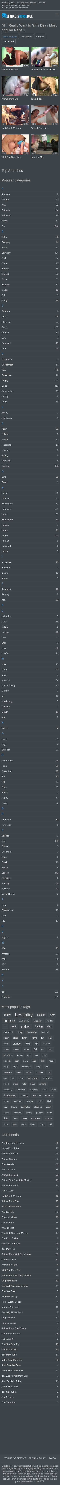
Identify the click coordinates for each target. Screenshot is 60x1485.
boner (33, 1124)
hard (50, 1038)
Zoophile (30, 997)
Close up (30, 322)
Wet (30, 948)
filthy (50, 1049)
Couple (30, 332)
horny (50, 1020)
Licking (30, 632)
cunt (17, 1061)
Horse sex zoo (30, 1323)
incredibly (8, 1090)
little (45, 1090)
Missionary (30, 701)
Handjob (30, 498)
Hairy (30, 493)
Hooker (30, 525)
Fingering (30, 445)
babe (32, 1084)
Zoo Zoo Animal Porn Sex (30, 1376)
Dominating (30, 391)
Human (30, 540)
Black (30, 263)
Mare (30, 669)
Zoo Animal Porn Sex (30, 1370)
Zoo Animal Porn (30, 1386)
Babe (30, 237)
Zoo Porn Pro (30, 1249)
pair (14, 1124)
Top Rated (8, 41)
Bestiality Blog (8, 2)
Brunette (30, 284)
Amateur (30, 199)
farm (34, 1038)
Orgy (30, 744)
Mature (30, 690)
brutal (49, 1113)
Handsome (30, 503)
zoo (46, 1067)
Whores (30, 953)
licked (6, 1084)
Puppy (30, 797)
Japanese (30, 589)
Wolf (30, 964)
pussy (6, 1038)
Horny (30, 530)
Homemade (30, 519)
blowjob (46, 1044)
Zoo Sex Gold (30, 1291)
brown (14, 1107)
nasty (25, 1061)
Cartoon (30, 311)
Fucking (30, 466)
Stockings (30, 878)
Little (30, 642)
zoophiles (25, 1107)
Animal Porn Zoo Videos (30, 1328)
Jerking (30, 594)
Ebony (30, 412)
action (38, 1020)
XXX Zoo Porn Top (30, 1270)
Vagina (30, 937)
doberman (20, 1090)
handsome (35, 1118)
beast (18, 1072)
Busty (30, 300)
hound (52, 1061)
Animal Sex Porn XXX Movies (30, 1180)
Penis (30, 766)
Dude (30, 401)
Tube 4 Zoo (30, 1190)
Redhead (30, 819)
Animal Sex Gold (30, 1175)
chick (15, 1084)
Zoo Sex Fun (30, 1169)
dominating (10, 1095)
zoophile (24, 1020)
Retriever (30, 825)
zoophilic (33, 1078)
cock (13, 1026)
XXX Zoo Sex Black (30, 1206)
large (15, 1067)
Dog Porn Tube (30, 1280)
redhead (49, 1095)
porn (24, 1038)
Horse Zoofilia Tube (30, 1301)
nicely (48, 1107)
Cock (30, 327)
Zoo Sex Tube (30, 1392)
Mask (30, 675)
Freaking (30, 460)
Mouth (30, 712)
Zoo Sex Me (30, 1212)
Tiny (30, 915)
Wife (30, 959)
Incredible (30, 562)
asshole (39, 1072)
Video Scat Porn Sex (30, 1360)
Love (30, 648)
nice (36, 1055)
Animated (30, 215)
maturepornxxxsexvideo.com (15, 7)
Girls (30, 476)
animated (37, 1095)
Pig (30, 781)
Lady (30, 621)
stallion (26, 1026)
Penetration (30, 760)
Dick (30, 370)
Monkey (30, 706)
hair (5, 1107)
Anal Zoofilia (30, 1227)
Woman (30, 969)
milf (50, 1124)
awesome (8, 1072)
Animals (30, 210)
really (6, 1044)
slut (5, 1026)
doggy (7, 1015)
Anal (30, 205)
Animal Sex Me (30, 1159)
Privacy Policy (38, 1458)
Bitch (30, 258)
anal (34, 1061)
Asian (30, 220)
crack (42, 1124)
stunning (24, 1095)
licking (6, 1113)
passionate (26, 1067)
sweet (6, 1049)
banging (44, 1032)
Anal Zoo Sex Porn (30, 1365)
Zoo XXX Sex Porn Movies (30, 1233)
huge (21, 1078)
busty (24, 1118)
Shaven (30, 846)
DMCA (52, 1458)
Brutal (30, 290)
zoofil (23, 1124)
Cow (30, 338)
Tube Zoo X (30, 1339)
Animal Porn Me (30, 1153)
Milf (30, 696)
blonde (17, 1043)
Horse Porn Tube (30, 1148)
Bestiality (30, 252)
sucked (29, 1072)
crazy (6, 1067)
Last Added (26, 36)
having (39, 1026)
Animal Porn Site (30, 1185)
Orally (30, 739)
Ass (30, 226)
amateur (8, 1055)
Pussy (30, 803)
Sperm (30, 867)
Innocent (30, 567)
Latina (30, 627)
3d (35, 1049)
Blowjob (30, 274)
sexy (19, 1032)
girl (42, 1049)
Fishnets (30, 450)
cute (45, 1055)
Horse (30, 535)
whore (26, 1049)
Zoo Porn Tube (30, 1354)
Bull (30, 295)
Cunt (30, 348)
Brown (30, 279)
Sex (30, 841)
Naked (30, 728)
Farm (30, 429)
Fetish (30, 439)
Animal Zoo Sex (30, 1349)
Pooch (30, 792)
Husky (30, 551)
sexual (29, 1101)
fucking (41, 1015)
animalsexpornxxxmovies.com (31, 2)
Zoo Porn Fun (30, 1259)
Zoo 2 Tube (30, 1397)
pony (6, 1101)
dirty (42, 1061)
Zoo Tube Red (30, 1402)
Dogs (30, 386)
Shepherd (30, 851)
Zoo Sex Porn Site (30, 1243)
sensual (48, 1118)
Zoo (30, 991)
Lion (30, 637)
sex (52, 1015)
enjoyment (8, 1032)
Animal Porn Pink (30, 1201)
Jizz (30, 599)
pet (49, 1072)
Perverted (30, 771)
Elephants (30, 418)
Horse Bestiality (30, 1296)
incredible (34, 1090)
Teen (30, 905)
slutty (6, 1124)
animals (47, 1078)
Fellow (30, 434)
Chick (30, 316)
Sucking (30, 883)
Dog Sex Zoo (30, 1317)
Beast (30, 247)
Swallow (30, 888)
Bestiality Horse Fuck (30, 1312)
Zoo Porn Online (30, 1238)
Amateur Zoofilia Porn (30, 1143)
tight (36, 1044)
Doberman (30, 375)
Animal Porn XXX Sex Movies (30, 1275)
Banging (30, 242)
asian (53, 1090)
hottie (40, 1101)
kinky (38, 1067)
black (15, 1038)
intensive (17, 1113)
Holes (30, 514)
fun (42, 1038)
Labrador (30, 616)
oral (12, 1078)
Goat (30, 482)
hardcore (17, 1101)
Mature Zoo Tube (30, 1307)
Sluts (30, 857)
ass (5, 1078)
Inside (30, 578)
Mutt (30, 717)
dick (49, 1026)
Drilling (30, 396)
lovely (27, 1044)
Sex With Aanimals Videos (30, 1286)
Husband (30, 546)
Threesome (30, 910)
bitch (49, 1101)
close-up (38, 1107)
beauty (29, 1113)
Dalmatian (30, 359)
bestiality (24, 1015)
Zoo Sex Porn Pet (30, 1344)
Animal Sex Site (30, 1264)
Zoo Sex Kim (30, 1164)
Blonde (30, 268)
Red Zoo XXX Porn (30, 1196)
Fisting (30, 455)
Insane (30, 573)
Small (30, 862)
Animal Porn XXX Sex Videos (30, 1254)
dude (15, 1118)
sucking (42, 1084)
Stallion (30, 873)
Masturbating (30, 685)
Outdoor (30, 749)
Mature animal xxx (30, 1333)
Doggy (30, 380)
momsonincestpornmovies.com (16, 5)
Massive (30, 680)
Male (30, 664)
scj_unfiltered (30, 894)
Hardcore (30, 509)
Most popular (10, 36)
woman (16, 1049)
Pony (30, 787)
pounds (39, 1113)
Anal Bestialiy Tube (30, 1381)
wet (28, 1055)
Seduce (30, 835)
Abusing (30, 194)
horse (9, 1020)
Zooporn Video (30, 1217)
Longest (40, 36)
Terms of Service (15, 1458)
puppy (20, 1055)
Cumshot (30, 343)
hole (24, 1084)
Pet (30, 776)
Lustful (30, 653)
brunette (7, 1061)
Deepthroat (30, 364)
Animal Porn (30, 1222)
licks (6, 1118)
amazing (32, 1032)
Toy (30, 920)
